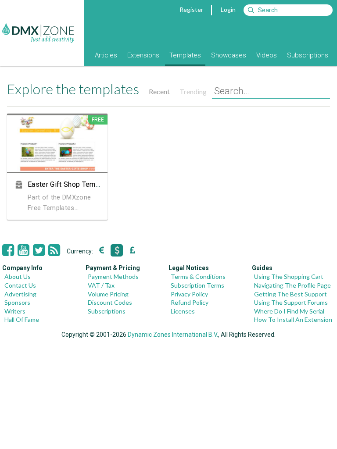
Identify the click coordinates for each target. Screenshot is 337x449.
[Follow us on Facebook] (8, 250)
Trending (193, 91)
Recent (159, 91)
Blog (78, 55)
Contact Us (20, 285)
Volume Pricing (108, 294)
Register (191, 9)
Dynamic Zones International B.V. (173, 334)
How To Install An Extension (293, 319)
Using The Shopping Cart (288, 276)
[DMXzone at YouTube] (23, 250)
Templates (185, 55)
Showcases (228, 55)
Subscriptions (307, 55)
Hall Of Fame (21, 319)
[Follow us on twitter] (39, 250)
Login (228, 9)
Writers (14, 311)
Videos (266, 55)
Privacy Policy (189, 294)
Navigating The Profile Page (292, 285)
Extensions (143, 55)
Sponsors (17, 302)
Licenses (183, 311)
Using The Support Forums (291, 302)
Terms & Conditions (198, 276)
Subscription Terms (197, 285)
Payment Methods (113, 276)
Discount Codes (110, 302)
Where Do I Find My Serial (289, 311)
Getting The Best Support (290, 294)
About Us (17, 276)
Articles (106, 55)
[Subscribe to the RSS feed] (54, 250)
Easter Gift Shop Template (69, 184)
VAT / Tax (101, 285)
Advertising (20, 294)
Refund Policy (189, 302)
